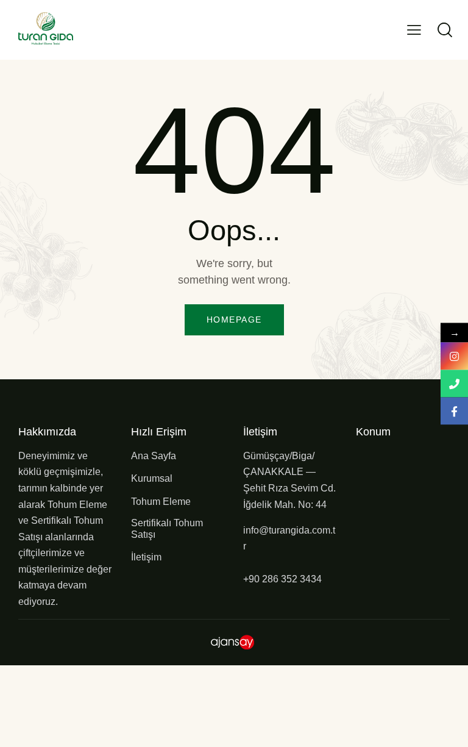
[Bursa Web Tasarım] (234, 640)
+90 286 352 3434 (282, 579)
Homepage (234, 319)
